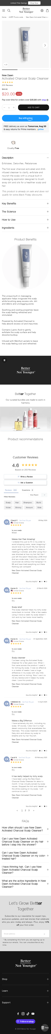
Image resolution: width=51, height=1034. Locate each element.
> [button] (33, 810)
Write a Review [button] (27, 476)
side (39, 507)
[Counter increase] (14, 107)
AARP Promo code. (16, 17)
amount (29, 507)
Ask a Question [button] (27, 482)
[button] (3, 10)
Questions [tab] (26, 490)
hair (17, 502)
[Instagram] (23, 1013)
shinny (18, 507)
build (39, 502)
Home (4, 17)
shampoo (28, 502)
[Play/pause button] (4, 360)
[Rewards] (45, 1028)
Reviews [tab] (8, 490)
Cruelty (13, 148)
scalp (8, 502)
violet (8, 507)
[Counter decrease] (4, 107)
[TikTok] (27, 1013)
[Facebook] (18, 1013)
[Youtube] (32, 1013)
